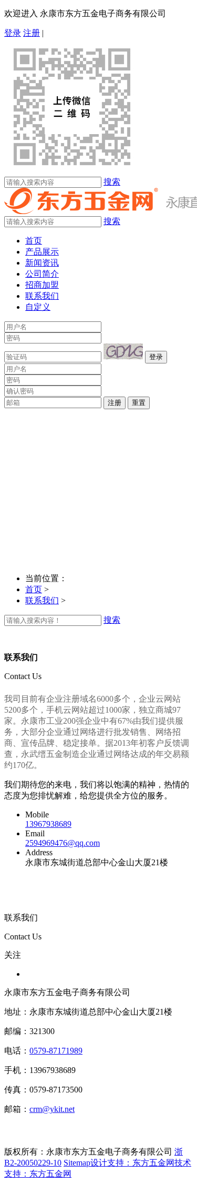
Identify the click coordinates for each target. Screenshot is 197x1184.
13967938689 (48, 823)
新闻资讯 (42, 262)
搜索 (111, 181)
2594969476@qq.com (62, 842)
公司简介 (42, 273)
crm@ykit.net (52, 1109)
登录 (12, 32)
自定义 (37, 306)
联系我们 (42, 295)
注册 (31, 32)
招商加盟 (42, 284)
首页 (33, 240)
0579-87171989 (55, 1050)
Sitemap (77, 1162)
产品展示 (42, 251)
